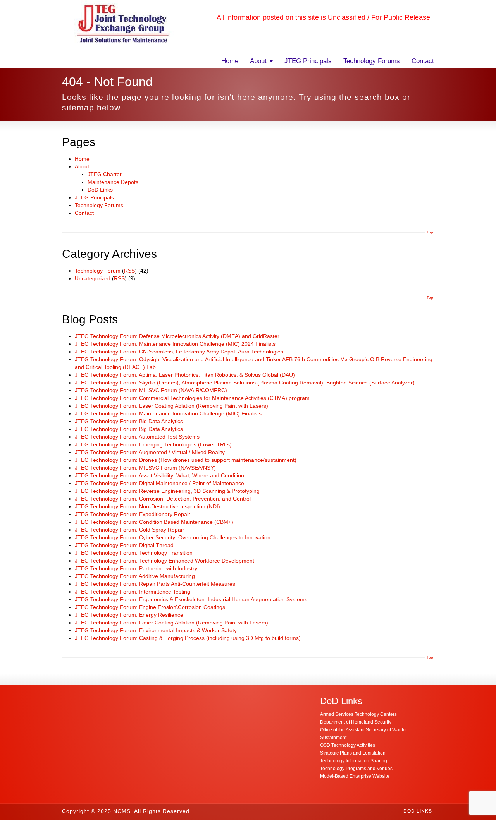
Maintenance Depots (113, 182)
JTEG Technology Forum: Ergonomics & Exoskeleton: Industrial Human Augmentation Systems (191, 599)
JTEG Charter (105, 174)
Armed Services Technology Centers (358, 714)
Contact (423, 61)
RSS (129, 271)
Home (229, 61)
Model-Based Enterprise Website (354, 776)
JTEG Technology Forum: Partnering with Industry (136, 568)
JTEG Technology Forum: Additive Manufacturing (135, 576)
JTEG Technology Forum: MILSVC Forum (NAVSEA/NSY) (145, 468)
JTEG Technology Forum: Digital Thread (124, 545)
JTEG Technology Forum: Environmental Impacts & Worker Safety (156, 630)
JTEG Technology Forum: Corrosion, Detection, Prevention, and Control (163, 499)
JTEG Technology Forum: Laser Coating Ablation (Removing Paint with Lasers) (171, 406)
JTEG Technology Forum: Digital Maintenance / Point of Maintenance (159, 483)
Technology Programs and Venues (356, 768)
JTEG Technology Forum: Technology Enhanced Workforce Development (164, 561)
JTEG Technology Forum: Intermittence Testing (132, 591)
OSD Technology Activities (347, 745)
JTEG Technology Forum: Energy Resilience (129, 615)
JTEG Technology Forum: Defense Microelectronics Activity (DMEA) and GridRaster (177, 336)
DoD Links (100, 190)
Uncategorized (92, 278)
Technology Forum (98, 271)
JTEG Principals (308, 61)
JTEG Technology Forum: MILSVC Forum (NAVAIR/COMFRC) (151, 390)
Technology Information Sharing (353, 760)
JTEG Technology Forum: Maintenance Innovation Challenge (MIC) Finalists (168, 413)
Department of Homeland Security (355, 722)
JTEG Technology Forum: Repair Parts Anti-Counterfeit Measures (155, 584)
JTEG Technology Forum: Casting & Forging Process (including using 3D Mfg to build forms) (188, 638)
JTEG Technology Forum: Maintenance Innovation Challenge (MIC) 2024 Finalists (175, 344)
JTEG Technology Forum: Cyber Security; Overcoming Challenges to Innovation (172, 537)
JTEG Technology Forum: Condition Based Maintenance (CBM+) (154, 522)
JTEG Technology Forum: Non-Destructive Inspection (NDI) (147, 506)
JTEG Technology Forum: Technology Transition (134, 553)
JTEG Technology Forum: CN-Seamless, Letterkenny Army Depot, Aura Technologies (179, 351)
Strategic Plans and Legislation (353, 753)
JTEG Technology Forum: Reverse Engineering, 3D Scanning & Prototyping (167, 491)
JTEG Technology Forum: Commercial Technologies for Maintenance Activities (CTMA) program (192, 398)
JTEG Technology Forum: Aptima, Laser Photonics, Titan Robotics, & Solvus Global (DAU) (185, 375)
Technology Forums (371, 61)
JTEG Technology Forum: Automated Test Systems (137, 437)
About (258, 61)
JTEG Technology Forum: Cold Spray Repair (129, 530)
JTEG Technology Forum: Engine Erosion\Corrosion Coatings (150, 607)
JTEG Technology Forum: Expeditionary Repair (132, 514)
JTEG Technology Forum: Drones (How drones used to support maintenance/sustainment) (185, 460)
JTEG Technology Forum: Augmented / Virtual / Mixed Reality (150, 452)
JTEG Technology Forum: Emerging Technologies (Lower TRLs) (153, 444)
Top (430, 232)
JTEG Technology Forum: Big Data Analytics (129, 421)
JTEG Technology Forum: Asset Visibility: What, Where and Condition (159, 475)
